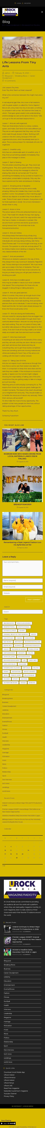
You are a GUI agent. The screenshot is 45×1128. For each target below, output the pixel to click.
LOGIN (18, 3)
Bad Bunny (8, 642)
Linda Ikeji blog (10, 664)
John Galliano (9, 656)
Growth (21, 653)
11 (11, 850)
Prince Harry (16, 675)
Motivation (16, 671)
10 (5, 850)
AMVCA (33, 634)
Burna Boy (8, 645)
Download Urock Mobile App (14, 1072)
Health (4, 737)
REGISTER (27, 3)
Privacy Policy (9, 1096)
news (6, 675)
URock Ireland (9, 1075)
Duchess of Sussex (19, 649)
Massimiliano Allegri (12, 668)
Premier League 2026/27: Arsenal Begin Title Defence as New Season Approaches (26, 939)
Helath (30, 653)
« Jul (3, 865)
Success (24, 679)
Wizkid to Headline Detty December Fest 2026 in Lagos (21, 815)
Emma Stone (33, 649)
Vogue (23, 682)
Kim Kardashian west (12, 660)
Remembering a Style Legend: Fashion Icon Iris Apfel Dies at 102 (22, 543)
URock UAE (8, 1086)
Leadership (6, 745)
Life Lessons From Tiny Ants (30, 25)
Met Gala (26, 668)
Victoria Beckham (10, 682)
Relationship (29, 675)
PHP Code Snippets (14, 1127)
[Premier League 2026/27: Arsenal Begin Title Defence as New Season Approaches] (7, 940)
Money (6, 671)
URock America (9, 1078)
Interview (5, 741)
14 (28, 850)
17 (5, 854)
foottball (5, 733)
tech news (5, 783)
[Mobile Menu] (42, 12)
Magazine (22, 664)
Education (5, 714)
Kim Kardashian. (24, 656)
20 (22, 854)
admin (7, 73)
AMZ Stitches (8, 638)
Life (24, 660)
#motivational (24, 627)
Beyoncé (18, 642)
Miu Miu (36, 668)
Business (18, 645)
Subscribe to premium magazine (16, 1091)
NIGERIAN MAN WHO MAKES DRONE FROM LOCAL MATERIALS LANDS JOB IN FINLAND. (22, 456)
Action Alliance (10, 630)
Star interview (7, 779)
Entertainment (7, 718)
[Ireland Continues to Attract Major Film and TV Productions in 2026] (7, 929)
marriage (5, 752)
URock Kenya (9, 1083)
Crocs (6, 649)
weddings (5, 787)
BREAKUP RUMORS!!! (22, 504)
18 (11, 854)
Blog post (9, 76)
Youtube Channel (10, 1094)
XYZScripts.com (32, 1127)
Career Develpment (9, 706)
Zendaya (32, 682)
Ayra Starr (29, 638)
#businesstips (9, 623)
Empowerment (9, 653)
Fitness (4, 729)
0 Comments (10, 81)
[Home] (3, 25)
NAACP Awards (29, 671)
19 (16, 854)
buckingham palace (32, 642)
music (4, 760)
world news (6, 791)
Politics (4, 768)
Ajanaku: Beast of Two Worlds (16, 634)
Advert (22, 630)
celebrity (5, 710)
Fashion (5, 725)
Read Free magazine (11, 1088)
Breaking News (21, 76)
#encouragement (24, 623)
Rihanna (7, 679)
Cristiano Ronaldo (32, 645)
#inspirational (9, 627)
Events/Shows (7, 721)
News (4, 764)
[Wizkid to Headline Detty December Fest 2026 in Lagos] (7, 952)
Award (19, 638)
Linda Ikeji (33, 660)
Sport (15, 679)
